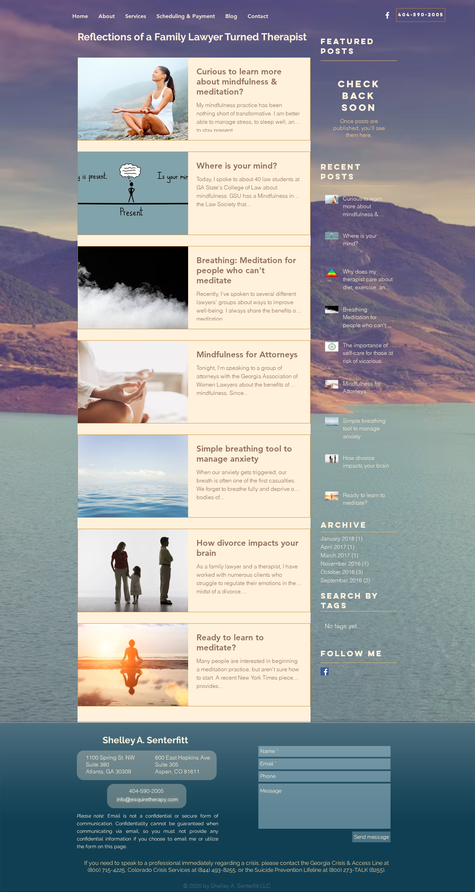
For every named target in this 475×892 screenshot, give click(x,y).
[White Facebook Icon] (387, 15)
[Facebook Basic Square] (325, 671)
